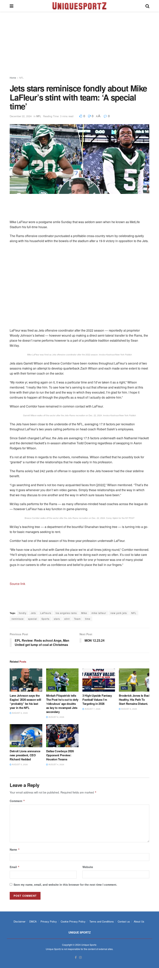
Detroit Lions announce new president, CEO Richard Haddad (25, 755)
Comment (17, 801)
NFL (21, 77)
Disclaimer (19, 921)
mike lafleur (99, 613)
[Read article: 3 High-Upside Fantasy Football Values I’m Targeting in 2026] (98, 680)
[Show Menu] (11, 6)
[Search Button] (147, 6)
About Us (139, 921)
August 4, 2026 (56, 764)
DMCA (33, 921)
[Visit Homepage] (79, 6)
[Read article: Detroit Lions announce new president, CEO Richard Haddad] (26, 735)
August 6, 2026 (129, 709)
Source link (17, 583)
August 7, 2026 (92, 709)
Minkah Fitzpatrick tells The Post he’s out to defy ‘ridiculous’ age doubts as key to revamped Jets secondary (62, 703)
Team (77, 618)
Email (15, 867)
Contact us (124, 921)
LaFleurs (45, 613)
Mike (84, 613)
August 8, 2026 (19, 713)
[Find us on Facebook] (76, 957)
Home (13, 77)
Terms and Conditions (101, 921)
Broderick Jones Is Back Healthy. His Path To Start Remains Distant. (134, 699)
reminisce (18, 618)
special (32, 618)
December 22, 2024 (21, 116)
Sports (45, 618)
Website (87, 867)
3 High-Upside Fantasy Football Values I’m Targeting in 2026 (97, 699)
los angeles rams (66, 613)
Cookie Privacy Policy (73, 921)
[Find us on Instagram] (80, 957)
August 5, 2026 (19, 764)
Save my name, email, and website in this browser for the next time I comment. (65, 884)
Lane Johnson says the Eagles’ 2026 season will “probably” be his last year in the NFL (25, 701)
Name (15, 849)
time (87, 618)
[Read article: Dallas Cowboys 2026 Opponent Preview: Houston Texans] (62, 735)
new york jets (119, 613)
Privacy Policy (49, 921)
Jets (33, 613)
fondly (22, 613)
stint (67, 618)
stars (57, 618)
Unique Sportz (88, 944)
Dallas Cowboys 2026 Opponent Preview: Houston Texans (60, 755)
